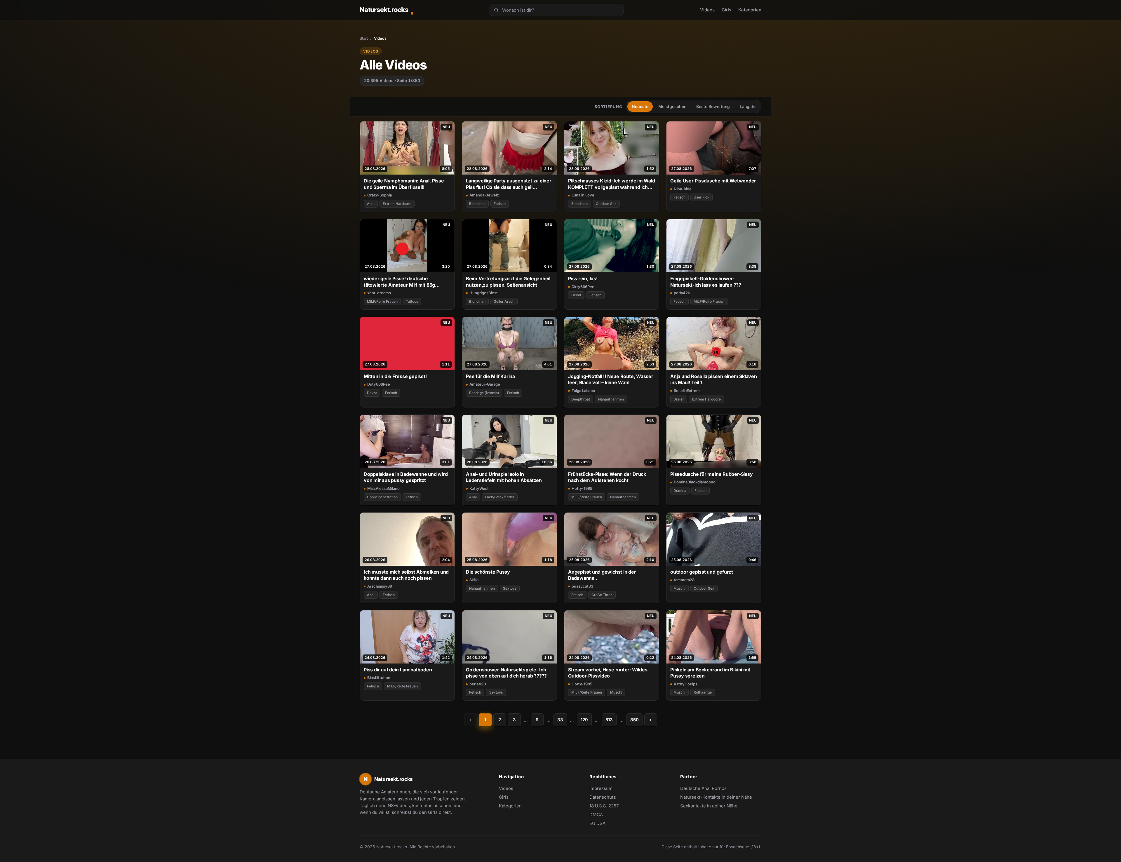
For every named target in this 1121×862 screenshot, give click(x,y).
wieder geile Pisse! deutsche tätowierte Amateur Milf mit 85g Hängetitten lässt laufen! (399, 282)
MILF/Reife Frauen (382, 301)
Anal (371, 203)
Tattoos (412, 301)
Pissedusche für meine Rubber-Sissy (711, 474)
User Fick (701, 197)
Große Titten (601, 595)
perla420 (682, 292)
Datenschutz (602, 797)
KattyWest (479, 488)
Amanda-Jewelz (484, 195)
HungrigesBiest (483, 292)
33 (560, 719)
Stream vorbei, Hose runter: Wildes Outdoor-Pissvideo (607, 673)
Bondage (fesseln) (484, 393)
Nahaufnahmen (611, 399)
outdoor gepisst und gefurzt (701, 572)
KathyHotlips (685, 684)
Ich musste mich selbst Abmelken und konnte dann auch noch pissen (406, 575)
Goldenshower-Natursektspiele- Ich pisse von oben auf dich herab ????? (506, 673)
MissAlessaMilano (383, 488)
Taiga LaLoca (583, 390)
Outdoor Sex (606, 203)
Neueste (640, 106)
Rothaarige (703, 692)
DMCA (596, 814)
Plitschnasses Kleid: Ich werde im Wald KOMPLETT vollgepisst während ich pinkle (611, 184)
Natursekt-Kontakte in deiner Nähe (716, 797)
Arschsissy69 (379, 586)
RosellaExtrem (687, 390)
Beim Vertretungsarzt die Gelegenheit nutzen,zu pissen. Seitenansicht (508, 282)
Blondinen (477, 203)
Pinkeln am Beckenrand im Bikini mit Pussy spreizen (710, 673)
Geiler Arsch (504, 301)
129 (584, 719)
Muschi (679, 588)
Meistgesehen (672, 106)
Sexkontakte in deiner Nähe (708, 806)
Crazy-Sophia (379, 195)
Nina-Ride (683, 189)
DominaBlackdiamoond (695, 482)
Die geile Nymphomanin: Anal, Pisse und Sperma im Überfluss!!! (404, 184)
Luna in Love (583, 195)
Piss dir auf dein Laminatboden (398, 670)
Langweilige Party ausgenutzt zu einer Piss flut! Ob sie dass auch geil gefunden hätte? (508, 184)
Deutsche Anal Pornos (706, 789)
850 (634, 719)
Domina (679, 490)
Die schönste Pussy (488, 572)
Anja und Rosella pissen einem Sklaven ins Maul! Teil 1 (713, 379)
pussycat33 (582, 586)
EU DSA (597, 823)
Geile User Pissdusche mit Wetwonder (713, 181)
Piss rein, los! (583, 278)
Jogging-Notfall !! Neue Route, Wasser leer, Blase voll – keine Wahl (610, 379)
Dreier (678, 399)
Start (364, 38)
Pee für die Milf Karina (490, 376)
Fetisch (500, 203)
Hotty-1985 (582, 488)
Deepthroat (580, 399)
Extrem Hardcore (397, 203)
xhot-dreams (379, 292)
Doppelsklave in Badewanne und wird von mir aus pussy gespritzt (406, 477)
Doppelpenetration (382, 497)
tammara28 (684, 579)
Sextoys (509, 588)
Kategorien (749, 10)
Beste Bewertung (713, 106)
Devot (576, 295)
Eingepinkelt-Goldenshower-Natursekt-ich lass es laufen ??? (705, 282)
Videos (707, 10)
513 (609, 719)
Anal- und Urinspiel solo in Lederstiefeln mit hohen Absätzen (504, 477)
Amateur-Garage (484, 384)
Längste (748, 106)
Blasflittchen (378, 677)
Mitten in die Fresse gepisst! (395, 376)
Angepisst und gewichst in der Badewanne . (602, 575)
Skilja (473, 579)
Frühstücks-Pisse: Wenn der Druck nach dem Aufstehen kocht (607, 477)
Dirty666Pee (583, 286)
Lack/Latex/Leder (499, 497)
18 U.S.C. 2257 (604, 806)
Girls (726, 10)
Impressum (600, 788)
